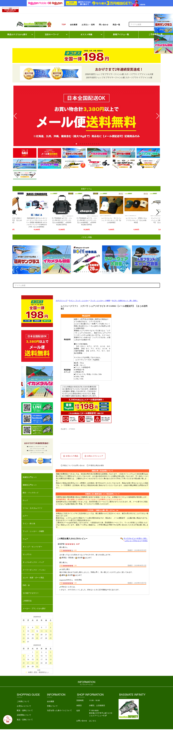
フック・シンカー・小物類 (100, 301)
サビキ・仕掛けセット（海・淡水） (125, 301)
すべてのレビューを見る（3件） (136, 538)
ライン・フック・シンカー (79, 301)
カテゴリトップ (61, 301)
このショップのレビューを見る (136, 541)
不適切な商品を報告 (96, 465)
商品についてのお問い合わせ (74, 465)
